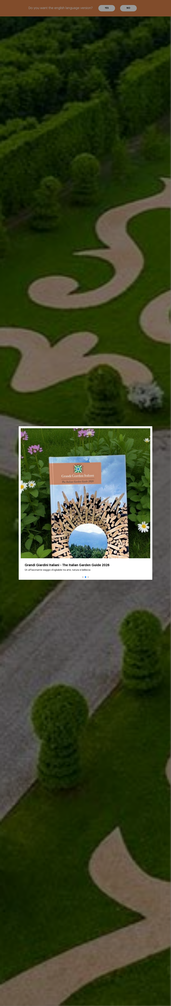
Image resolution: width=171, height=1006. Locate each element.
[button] (82, 577)
